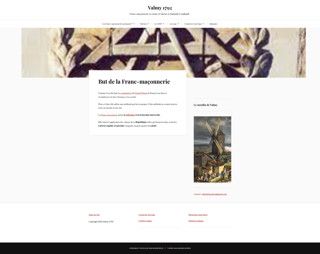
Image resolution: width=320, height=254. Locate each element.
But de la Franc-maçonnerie (134, 81)
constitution (125, 93)
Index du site (94, 214)
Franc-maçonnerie (109, 114)
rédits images (146, 221)
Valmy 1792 (160, 7)
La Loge (173, 23)
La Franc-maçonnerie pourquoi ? (117, 23)
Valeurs (143, 23)
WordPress (157, 248)
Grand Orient (141, 93)
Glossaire (213, 23)
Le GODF (158, 23)
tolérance (130, 114)
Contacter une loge (193, 23)
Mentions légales (196, 221)
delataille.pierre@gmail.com (214, 194)
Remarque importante (197, 214)
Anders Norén (184, 248)
